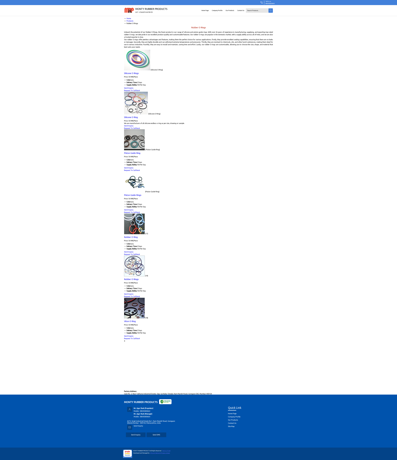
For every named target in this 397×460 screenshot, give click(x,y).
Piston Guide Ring (132, 153)
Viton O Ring (130, 321)
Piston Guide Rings (132, 195)
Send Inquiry (128, 88)
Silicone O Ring (131, 117)
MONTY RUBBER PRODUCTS (151, 10)
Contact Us (240, 10)
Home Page (205, 10)
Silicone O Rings (131, 73)
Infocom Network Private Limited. (160, 453)
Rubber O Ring (131, 237)
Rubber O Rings (131, 279)
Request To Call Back (132, 90)
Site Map (231, 426)
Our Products (230, 10)
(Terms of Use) (166, 450)
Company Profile (217, 10)
